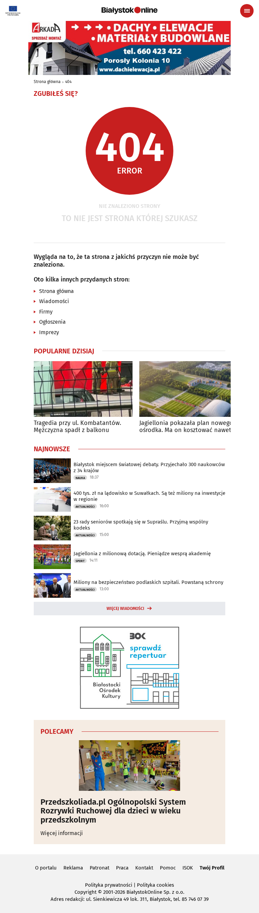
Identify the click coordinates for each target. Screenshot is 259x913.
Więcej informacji (61, 833)
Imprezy (49, 332)
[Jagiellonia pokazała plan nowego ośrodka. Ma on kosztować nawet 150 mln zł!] (188, 389)
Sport (80, 561)
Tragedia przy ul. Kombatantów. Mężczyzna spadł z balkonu (77, 427)
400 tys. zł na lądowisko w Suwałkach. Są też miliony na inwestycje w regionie (149, 496)
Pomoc (168, 868)
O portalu (46, 868)
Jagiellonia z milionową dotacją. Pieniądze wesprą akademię (142, 554)
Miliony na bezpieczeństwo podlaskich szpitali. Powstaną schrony (148, 582)
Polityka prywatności (108, 885)
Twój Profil (212, 868)
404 (68, 81)
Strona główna (47, 81)
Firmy (46, 311)
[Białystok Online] (129, 10)
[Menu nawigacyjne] (247, 11)
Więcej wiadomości (125, 608)
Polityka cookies (155, 885)
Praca (122, 868)
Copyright (85, 892)
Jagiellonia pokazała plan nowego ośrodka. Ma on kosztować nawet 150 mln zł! (186, 427)
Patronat (99, 868)
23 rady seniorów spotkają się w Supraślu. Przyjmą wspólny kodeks (141, 525)
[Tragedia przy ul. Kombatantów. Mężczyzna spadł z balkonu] (83, 389)
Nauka (80, 478)
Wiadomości (54, 301)
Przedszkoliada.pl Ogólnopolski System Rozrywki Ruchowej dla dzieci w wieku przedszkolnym (113, 811)
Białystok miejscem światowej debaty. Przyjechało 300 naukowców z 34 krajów (149, 467)
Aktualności (85, 506)
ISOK (187, 868)
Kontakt (144, 868)
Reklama (73, 868)
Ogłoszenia (52, 322)
